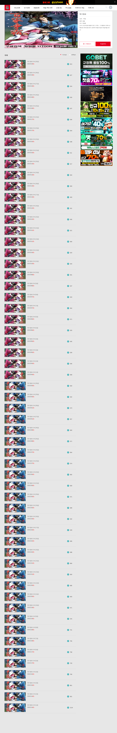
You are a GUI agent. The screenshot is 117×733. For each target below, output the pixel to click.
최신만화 (17, 8)
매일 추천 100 (47, 8)
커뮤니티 (91, 8)
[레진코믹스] (7, 7)
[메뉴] (110, 7)
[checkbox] (87, 44)
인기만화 (27, 8)
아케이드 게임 (79, 8)
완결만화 (36, 8)
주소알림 (68, 8)
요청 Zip (59, 8)
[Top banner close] (115, 2)
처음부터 (103, 44)
